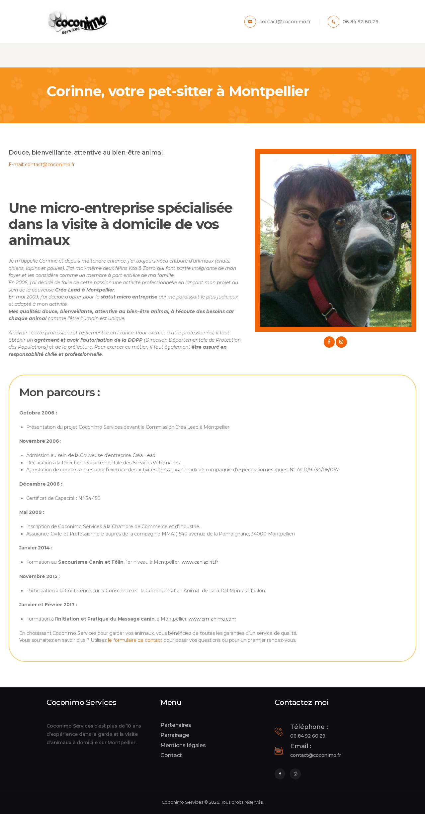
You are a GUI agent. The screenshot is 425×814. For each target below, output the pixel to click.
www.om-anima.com (212, 619)
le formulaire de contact (135, 640)
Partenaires (175, 725)
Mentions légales (183, 745)
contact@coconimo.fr (49, 165)
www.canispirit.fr (200, 562)
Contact (171, 755)
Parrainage (174, 735)
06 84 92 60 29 (307, 736)
